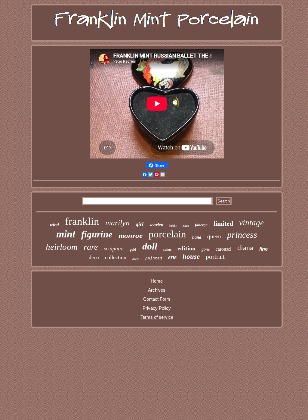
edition (186, 248)
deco (94, 257)
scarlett (156, 224)
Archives (156, 290)
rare (91, 247)
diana (245, 248)
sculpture (114, 249)
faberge (201, 225)
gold (133, 249)
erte (172, 257)
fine (263, 249)
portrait (215, 256)
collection (115, 257)
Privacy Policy (157, 308)
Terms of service (156, 317)
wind (54, 224)
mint (65, 234)
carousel (223, 249)
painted (153, 258)
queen (214, 236)
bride (173, 225)
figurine (96, 234)
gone (206, 249)
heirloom (62, 247)
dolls (186, 225)
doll (149, 246)
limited (223, 223)
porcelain (167, 234)
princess (242, 235)
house (191, 256)
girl (139, 224)
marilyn (117, 222)
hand (196, 237)
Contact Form (156, 299)
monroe (131, 235)
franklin (82, 221)
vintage (251, 222)
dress (135, 259)
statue (167, 249)
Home (157, 281)
